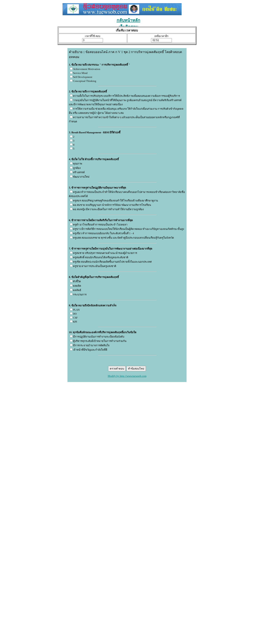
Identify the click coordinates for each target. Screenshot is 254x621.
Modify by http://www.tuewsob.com (127, 375)
